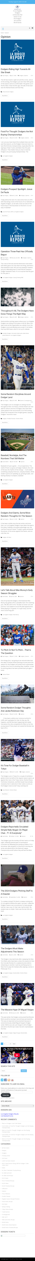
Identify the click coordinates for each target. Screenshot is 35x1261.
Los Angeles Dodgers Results (10, 1114)
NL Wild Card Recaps (7, 1175)
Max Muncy (16, 614)
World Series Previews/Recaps (10, 1227)
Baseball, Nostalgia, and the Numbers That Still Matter (13, 457)
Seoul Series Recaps (7, 1201)
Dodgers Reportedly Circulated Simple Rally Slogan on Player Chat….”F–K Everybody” (14, 829)
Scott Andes (5, 596)
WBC (22, 277)
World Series (5, 1222)
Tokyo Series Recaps (7, 1209)
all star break (5, 91)
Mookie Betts (16, 972)
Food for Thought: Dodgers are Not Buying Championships (17, 133)
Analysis (4, 1150)
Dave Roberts (5, 789)
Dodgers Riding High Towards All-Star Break (16, 71)
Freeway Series (6, 1155)
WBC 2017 (5, 1217)
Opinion (26, 75)
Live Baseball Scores (7, 1116)
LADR (11, 211)
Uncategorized (28, 400)
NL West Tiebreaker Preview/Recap (11, 1170)
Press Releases (6, 1193)
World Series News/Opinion (9, 1225)
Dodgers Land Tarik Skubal (14, 1123)
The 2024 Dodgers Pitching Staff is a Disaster (17, 892)
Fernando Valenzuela (17, 333)
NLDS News (5, 1183)
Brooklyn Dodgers (6, 333)
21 (10, 1044)
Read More (5, 95)
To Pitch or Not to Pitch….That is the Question (16, 651)
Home (2, 33)
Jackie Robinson (6, 335)
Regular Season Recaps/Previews (11, 1199)
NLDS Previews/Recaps (8, 1186)
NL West (9, 537)
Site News (4, 1204)
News (3, 1168)
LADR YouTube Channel (8, 1161)
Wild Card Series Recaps (8, 1219)
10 (32, 836)
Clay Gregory (5, 75)
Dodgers (21, 75)
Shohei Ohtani (19, 418)
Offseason (4, 1188)
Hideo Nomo (26, 333)
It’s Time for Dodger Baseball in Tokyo (15, 767)
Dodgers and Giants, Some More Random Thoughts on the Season (16, 514)
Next (14, 1044)
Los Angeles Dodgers (7, 155)
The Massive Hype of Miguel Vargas (17, 1009)
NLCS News (5, 1178)
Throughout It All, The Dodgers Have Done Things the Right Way (17, 312)
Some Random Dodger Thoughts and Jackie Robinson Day (16, 709)
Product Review (6, 1196)
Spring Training (4, 259)
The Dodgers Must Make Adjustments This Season (12, 950)
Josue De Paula (6, 211)
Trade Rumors (6, 1212)
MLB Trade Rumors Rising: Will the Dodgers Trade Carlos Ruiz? (15, 1164)
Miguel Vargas (16, 1032)
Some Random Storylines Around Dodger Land (16, 396)
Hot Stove (4, 1158)
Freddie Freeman (11, 418)
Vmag (20, 1259)
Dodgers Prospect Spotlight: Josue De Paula (16, 191)
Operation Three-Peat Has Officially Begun (17, 253)
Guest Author (5, 461)
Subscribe (6, 1095)
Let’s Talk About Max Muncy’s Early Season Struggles (17, 591)
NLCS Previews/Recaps (8, 1181)
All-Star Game (5, 1148)
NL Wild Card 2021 (7, 1173)
